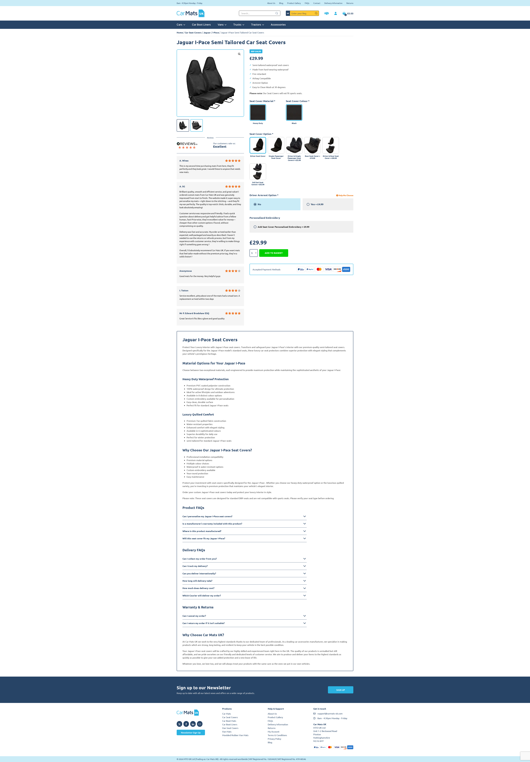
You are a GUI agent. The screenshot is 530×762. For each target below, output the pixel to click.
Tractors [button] (256, 24)
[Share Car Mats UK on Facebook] (186, 724)
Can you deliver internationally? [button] (199, 573)
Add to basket (274, 252)
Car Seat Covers (193, 32)
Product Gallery (294, 3)
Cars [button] (179, 24)
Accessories (278, 24)
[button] (239, 54)
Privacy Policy (274, 738)
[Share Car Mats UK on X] (179, 724)
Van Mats (226, 731)
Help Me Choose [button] (345, 195)
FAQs (307, 3)
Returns (349, 3)
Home (180, 32)
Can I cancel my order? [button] (194, 615)
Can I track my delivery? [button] (195, 566)
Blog (281, 3)
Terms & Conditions (277, 735)
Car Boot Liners (201, 24)
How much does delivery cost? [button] (198, 588)
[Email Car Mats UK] (199, 724)
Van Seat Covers (230, 728)
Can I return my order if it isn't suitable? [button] (203, 623)
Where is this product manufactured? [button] (201, 531)
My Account (273, 731)
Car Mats (226, 713)
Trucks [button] (237, 24)
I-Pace (216, 32)
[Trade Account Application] (326, 13)
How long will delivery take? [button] (197, 580)
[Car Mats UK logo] (197, 712)
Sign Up (340, 689)
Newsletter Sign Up (191, 732)
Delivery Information (333, 3)
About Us (271, 3)
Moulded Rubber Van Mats (235, 735)
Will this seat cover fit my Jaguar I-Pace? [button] (203, 538)
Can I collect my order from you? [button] (199, 558)
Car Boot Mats (229, 720)
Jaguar (207, 32)
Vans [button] (221, 24)
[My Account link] (335, 13)
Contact (316, 3)
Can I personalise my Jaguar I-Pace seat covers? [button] (207, 516)
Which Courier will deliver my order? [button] (201, 595)
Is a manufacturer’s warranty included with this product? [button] (212, 523)
